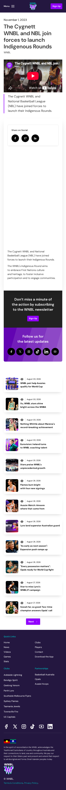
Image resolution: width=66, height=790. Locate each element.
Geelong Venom (11, 685)
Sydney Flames (11, 701)
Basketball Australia (44, 674)
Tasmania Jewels (12, 706)
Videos (7, 651)
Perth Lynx (9, 690)
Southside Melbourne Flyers (17, 695)
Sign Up (33, 318)
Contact (39, 651)
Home (7, 642)
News (6, 647)
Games (7, 656)
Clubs (37, 642)
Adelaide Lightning (13, 674)
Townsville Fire (11, 711)
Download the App (44, 656)
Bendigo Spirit (11, 680)
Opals (38, 679)
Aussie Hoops (41, 683)
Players (38, 647)
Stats (6, 661)
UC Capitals (9, 716)
